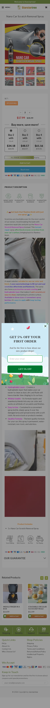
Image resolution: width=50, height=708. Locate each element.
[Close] (45, 326)
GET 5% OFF (25, 369)
